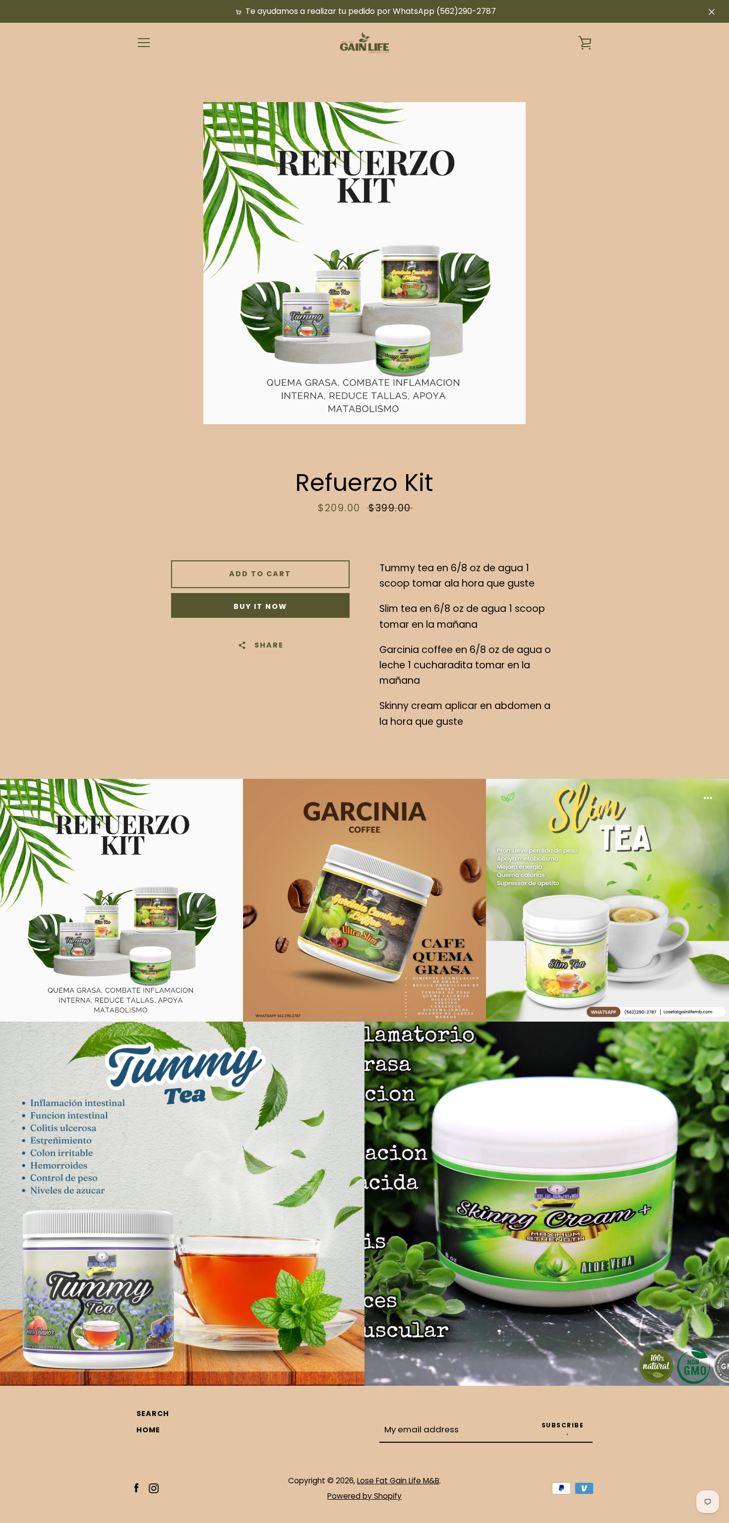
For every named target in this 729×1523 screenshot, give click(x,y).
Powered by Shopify (364, 1496)
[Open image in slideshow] (364, 263)
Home (148, 1430)
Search (152, 1413)
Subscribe (563, 1425)
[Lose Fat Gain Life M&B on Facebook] (136, 1487)
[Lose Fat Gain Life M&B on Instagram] (154, 1487)
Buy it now (260, 606)
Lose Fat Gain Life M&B (398, 1480)
